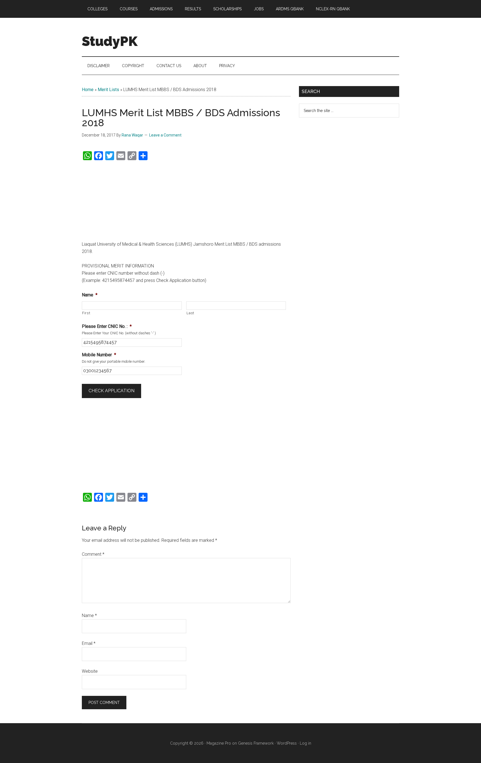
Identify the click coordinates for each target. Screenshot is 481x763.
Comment (93, 554)
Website (90, 671)
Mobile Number (99, 354)
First (86, 313)
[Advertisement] (186, 201)
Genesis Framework (256, 743)
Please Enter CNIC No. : (107, 326)
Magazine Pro (219, 743)
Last (190, 313)
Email (88, 643)
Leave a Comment (165, 135)
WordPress (287, 743)
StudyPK (110, 41)
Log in (305, 743)
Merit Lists (108, 89)
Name (89, 295)
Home (88, 89)
